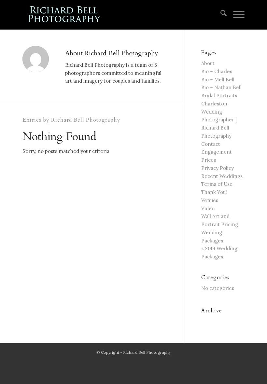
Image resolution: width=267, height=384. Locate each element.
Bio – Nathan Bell (221, 87)
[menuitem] (220, 14)
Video (208, 208)
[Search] (220, 14)
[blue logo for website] (64, 14)
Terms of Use (216, 184)
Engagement (216, 152)
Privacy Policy (217, 168)
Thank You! (214, 192)
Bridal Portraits (219, 95)
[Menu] (236, 14)
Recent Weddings (222, 176)
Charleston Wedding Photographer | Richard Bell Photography (219, 120)
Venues (209, 200)
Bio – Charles (216, 71)
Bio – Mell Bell (217, 79)
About (208, 63)
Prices (208, 160)
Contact (210, 144)
